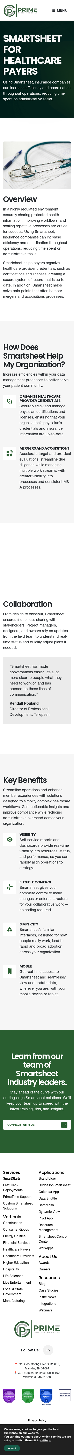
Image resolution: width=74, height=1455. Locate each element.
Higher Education (16, 1262)
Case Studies (48, 1290)
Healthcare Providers (18, 1256)
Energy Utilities (14, 1236)
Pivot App (46, 1218)
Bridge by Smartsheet (55, 1185)
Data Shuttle (48, 1198)
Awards (44, 1262)
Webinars (45, 1310)
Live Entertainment (17, 1282)
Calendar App (49, 1192)
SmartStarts (12, 1178)
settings (45, 1440)
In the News (47, 1297)
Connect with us (21, 1125)
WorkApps (46, 1248)
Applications (51, 1172)
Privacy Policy (37, 1420)
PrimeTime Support (17, 1197)
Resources (49, 1278)
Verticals (12, 1217)
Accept (12, 1448)
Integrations (47, 1303)
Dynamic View (49, 1211)
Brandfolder (47, 1178)
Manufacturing (14, 1301)
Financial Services (16, 1243)
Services (11, 1172)
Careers (44, 1269)
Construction (12, 1223)
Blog (42, 1284)
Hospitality (11, 1269)
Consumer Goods (16, 1229)
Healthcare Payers (16, 1249)
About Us (48, 1256)
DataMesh (46, 1205)
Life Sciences (13, 1276)
